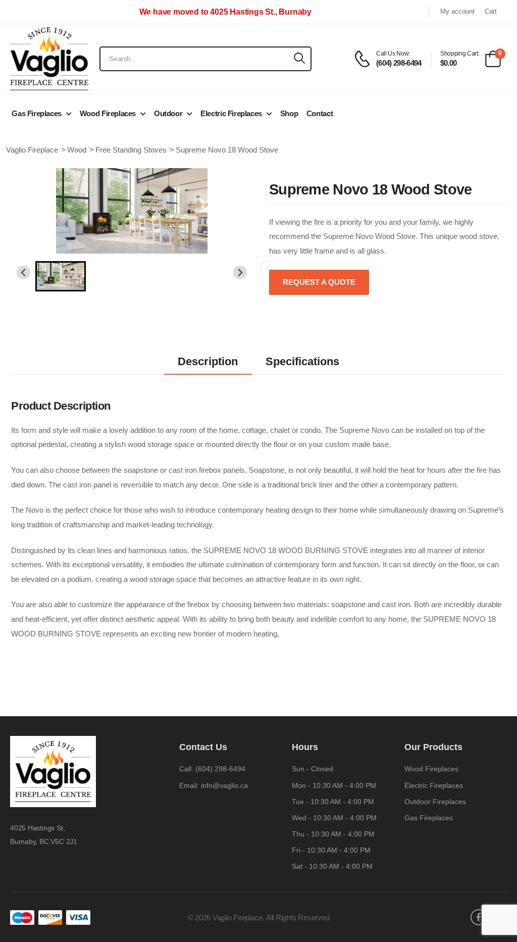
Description (208, 361)
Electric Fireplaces (231, 113)
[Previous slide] (23, 272)
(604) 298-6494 (220, 769)
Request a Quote (319, 282)
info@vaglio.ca (224, 785)
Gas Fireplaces (37, 113)
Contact (319, 113)
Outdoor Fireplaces (435, 802)
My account (457, 11)
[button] (60, 276)
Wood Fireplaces (108, 113)
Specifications (302, 361)
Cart (491, 11)
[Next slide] (240, 272)
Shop (289, 113)
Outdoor (168, 113)
